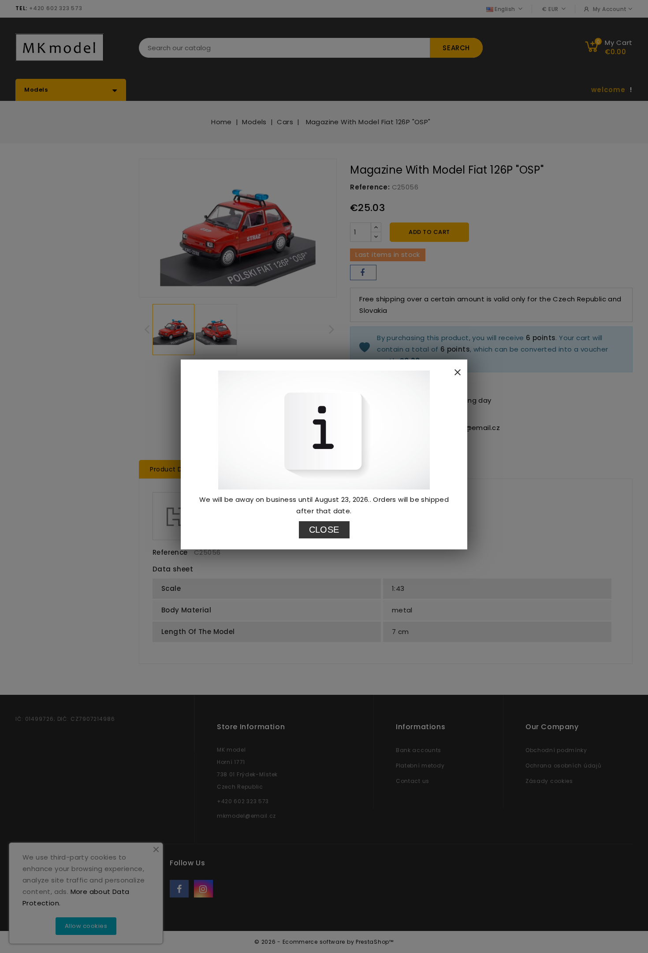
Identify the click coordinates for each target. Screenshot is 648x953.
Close (324, 529)
